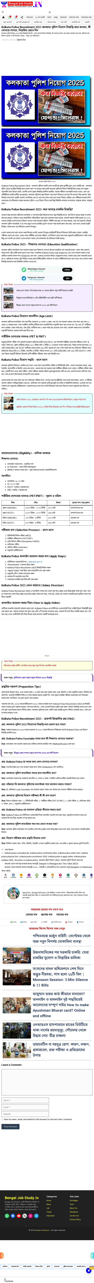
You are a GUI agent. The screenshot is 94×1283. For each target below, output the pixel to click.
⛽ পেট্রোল (69, 922)
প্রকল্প (56, 17)
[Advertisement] (47, 59)
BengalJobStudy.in (42, 1230)
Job (48, 1208)
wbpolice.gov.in (35, 561)
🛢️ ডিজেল (80, 922)
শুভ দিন (68, 876)
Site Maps (74, 1200)
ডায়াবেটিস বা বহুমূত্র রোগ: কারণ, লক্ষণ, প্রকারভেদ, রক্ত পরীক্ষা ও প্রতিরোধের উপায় (61, 1049)
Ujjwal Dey (28, 888)
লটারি (21, 876)
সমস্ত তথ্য (29, 17)
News (49, 1204)
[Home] (4, 17)
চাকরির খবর (38, 22)
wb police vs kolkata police (26, 860)
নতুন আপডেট (7, 22)
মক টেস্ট (84, 876)
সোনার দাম (31, 915)
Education (50, 1215)
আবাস (49, 17)
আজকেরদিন (13, 876)
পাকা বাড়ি (64, 22)
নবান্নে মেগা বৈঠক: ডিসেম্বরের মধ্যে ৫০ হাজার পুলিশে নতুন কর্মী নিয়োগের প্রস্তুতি (44, 290)
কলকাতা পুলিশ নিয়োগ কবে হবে (72, 860)
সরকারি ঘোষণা (81, 1266)
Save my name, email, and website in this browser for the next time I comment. (38, 1119)
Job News (9, 849)
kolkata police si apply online (60, 856)
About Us (73, 1208)
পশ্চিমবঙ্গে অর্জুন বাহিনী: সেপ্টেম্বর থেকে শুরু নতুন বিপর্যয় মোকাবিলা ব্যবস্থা (30, 665)
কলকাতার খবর (86, 17)
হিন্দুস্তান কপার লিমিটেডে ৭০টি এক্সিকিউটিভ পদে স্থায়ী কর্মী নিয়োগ (39, 298)
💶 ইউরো (23, 922)
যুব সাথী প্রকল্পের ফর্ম (22, 22)
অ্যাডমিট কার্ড (75, 22)
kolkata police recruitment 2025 (33, 856)
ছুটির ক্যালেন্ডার (68, 1266)
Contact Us (74, 1215)
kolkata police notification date (43, 853)
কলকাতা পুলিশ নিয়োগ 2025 (49, 860)
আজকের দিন (15, 1266)
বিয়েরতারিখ (29, 876)
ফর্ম (76, 876)
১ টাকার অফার (51, 22)
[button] (3, 12)
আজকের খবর (74, 17)
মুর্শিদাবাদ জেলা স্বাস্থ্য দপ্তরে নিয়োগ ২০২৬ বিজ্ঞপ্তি (33, 677)
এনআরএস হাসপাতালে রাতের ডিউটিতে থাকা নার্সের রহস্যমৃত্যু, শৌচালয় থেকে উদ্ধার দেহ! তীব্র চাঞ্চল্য (60, 1030)
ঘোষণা (60, 876)
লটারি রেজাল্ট (27, 1266)
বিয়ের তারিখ (39, 1266)
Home (49, 1200)
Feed (72, 1204)
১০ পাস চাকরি (40, 17)
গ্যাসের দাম (62, 915)
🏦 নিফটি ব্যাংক (56, 922)
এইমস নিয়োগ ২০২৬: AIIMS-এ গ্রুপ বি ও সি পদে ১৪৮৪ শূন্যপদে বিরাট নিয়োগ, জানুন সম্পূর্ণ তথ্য (51, 399)
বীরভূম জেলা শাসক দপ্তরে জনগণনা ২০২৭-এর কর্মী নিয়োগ (37, 305)
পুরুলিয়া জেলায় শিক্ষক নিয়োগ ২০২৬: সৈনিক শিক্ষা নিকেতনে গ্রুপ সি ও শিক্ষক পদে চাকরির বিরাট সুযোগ (53, 407)
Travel (49, 1212)
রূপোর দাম (46, 915)
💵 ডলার (13, 922)
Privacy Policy (75, 1219)
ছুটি (53, 876)
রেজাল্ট (87, 22)
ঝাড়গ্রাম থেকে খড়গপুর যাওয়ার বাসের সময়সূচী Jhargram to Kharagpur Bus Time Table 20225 (41, 863)
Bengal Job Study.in (22, 1198)
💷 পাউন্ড (34, 922)
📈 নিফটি (44, 922)
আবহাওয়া (63, 17)
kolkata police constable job (17, 853)
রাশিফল (5, 876)
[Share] (22, 17)
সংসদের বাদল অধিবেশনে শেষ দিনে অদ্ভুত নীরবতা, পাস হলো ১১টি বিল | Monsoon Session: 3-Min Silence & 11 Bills (60, 977)
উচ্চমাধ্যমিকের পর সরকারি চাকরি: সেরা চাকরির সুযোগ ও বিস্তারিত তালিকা (61, 955)
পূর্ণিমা (37, 876)
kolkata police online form (69, 853)
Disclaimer (74, 1212)
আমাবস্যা (45, 876)
